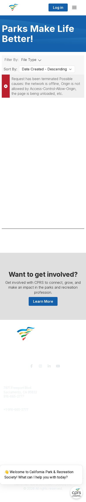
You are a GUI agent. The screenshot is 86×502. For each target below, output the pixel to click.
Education (11, 427)
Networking (12, 445)
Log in (58, 7)
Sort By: (10, 69)
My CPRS (10, 453)
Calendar (10, 458)
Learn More (43, 301)
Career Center (14, 431)
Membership (13, 449)
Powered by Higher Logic (43, 496)
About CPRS (12, 423)
